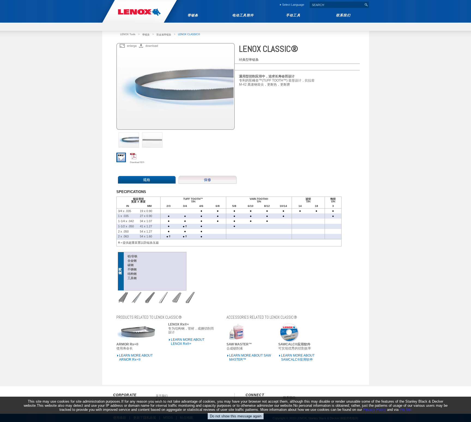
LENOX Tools (127, 34)
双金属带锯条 (163, 34)
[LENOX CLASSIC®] (127, 46)
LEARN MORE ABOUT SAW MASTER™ (250, 357)
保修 (207, 180)
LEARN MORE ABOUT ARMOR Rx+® (136, 357)
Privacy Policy (374, 410)
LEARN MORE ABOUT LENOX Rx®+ (187, 342)
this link (406, 410)
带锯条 (146, 34)
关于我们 (162, 395)
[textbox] (337, 5)
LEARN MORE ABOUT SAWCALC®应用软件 (298, 357)
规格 (146, 180)
